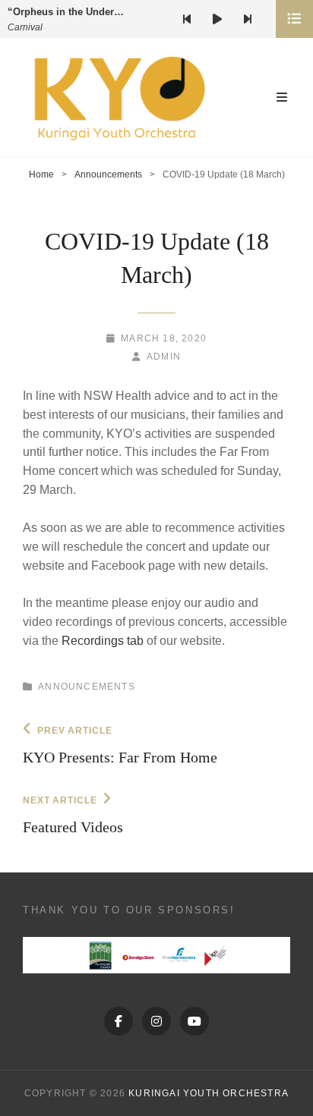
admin (164, 356)
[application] (223, 19)
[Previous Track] (187, 19)
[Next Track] (247, 19)
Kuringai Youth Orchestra (208, 1093)
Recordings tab (103, 640)
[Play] (217, 19)
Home (41, 174)
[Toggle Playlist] (294, 19)
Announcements (108, 174)
